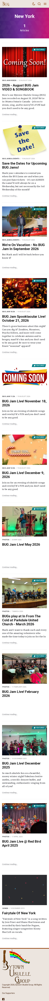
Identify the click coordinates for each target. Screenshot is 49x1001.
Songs (5, 908)
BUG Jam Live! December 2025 (21, 765)
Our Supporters (8, 993)
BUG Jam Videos (9, 80)
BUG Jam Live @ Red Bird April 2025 (21, 843)
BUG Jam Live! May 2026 (21, 544)
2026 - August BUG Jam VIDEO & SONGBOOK (20, 87)
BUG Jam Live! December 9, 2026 (23, 475)
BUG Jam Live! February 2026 (20, 694)
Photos (5, 540)
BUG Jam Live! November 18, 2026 (24, 403)
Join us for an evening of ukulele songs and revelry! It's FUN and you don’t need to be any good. (23, 414)
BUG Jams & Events (10, 159)
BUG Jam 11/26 (8, 396)
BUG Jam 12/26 (8, 468)
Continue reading (9, 114)
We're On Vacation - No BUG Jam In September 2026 (23, 247)
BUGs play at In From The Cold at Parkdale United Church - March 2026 (21, 620)
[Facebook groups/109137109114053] (3, 999)
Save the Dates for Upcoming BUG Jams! (24, 165)
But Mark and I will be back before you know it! (23, 256)
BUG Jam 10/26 (8, 312)
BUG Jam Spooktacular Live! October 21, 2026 (23, 318)
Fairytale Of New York (19, 913)
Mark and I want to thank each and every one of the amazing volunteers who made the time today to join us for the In (24, 633)
